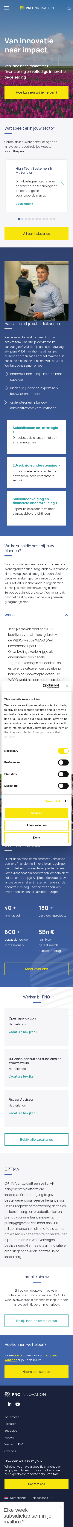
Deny (36, 837)
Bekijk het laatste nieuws (36, 1320)
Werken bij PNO (13, 1444)
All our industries (36, 233)
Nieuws (9, 1437)
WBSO (9, 615)
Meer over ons (36, 969)
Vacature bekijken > (23, 1032)
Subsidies (10, 1430)
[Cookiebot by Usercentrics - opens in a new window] (44, 686)
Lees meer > (25, 204)
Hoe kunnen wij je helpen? (36, 92)
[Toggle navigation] (6, 8)
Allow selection (37, 825)
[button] (70, 8)
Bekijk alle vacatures (36, 1139)
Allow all (36, 813)
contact (19, 1355)
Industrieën (11, 1417)
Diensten (10, 1424)
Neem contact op (36, 1371)
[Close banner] (67, 686)
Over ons (10, 1451)
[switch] (63, 762)
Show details (52, 801)
